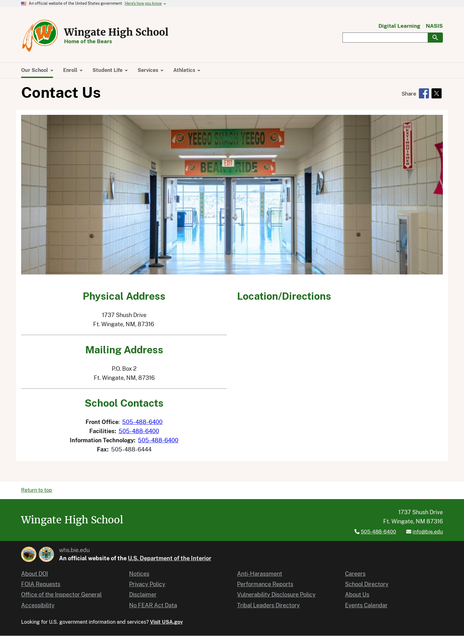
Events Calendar (366, 605)
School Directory (367, 584)
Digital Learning (399, 26)
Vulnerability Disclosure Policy (276, 594)
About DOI (34, 573)
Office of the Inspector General (61, 594)
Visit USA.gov (166, 622)
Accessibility (38, 605)
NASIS (434, 26)
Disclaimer (143, 594)
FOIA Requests (40, 584)
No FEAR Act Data (153, 605)
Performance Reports (265, 584)
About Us (357, 594)
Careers (355, 573)
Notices (139, 573)
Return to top (36, 490)
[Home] (40, 36)
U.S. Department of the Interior (169, 558)
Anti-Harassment (259, 573)
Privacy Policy (147, 584)
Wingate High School (116, 32)
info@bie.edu (428, 532)
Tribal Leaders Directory (268, 605)
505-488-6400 (142, 422)
